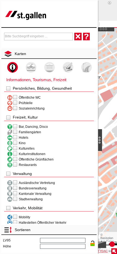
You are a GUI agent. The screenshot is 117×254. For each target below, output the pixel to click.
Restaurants (28, 165)
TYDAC (103, 251)
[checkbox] (8, 88)
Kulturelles (27, 148)
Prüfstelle (26, 103)
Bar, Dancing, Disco (33, 127)
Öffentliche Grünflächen (36, 159)
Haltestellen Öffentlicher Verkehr (42, 223)
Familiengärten (30, 132)
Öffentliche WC (30, 97)
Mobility (24, 217)
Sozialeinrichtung (32, 108)
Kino (22, 143)
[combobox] (38, 36)
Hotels (23, 138)
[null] (9, 97)
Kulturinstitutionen (32, 154)
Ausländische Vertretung (37, 183)
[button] (49, 88)
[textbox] (38, 36)
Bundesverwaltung (33, 188)
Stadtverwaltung (31, 199)
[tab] (50, 54)
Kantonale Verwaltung (35, 194)
